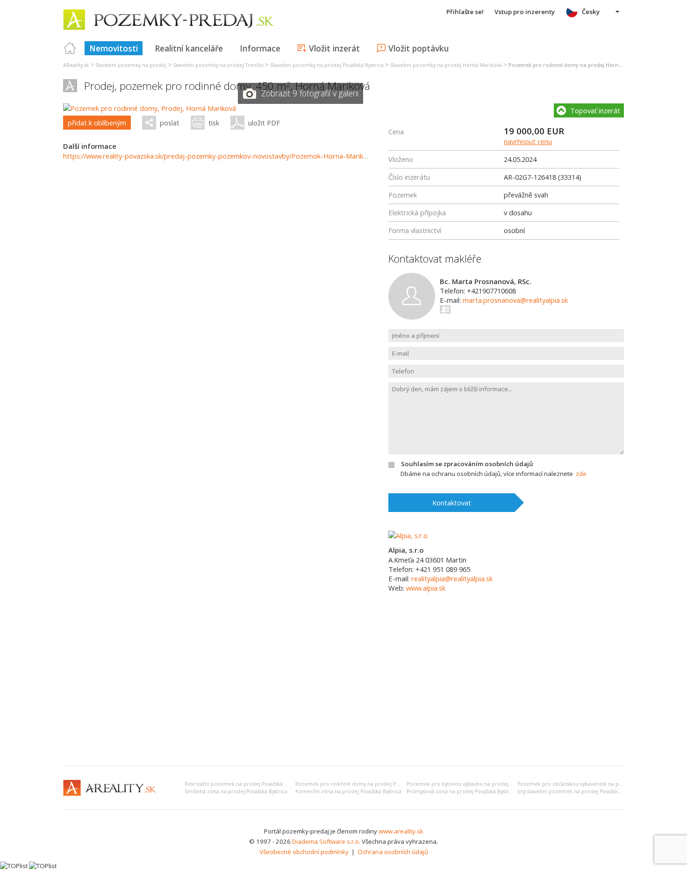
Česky (591, 11)
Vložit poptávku (418, 48)
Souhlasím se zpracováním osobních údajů (467, 464)
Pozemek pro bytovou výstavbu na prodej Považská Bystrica (479, 784)
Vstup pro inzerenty (524, 11)
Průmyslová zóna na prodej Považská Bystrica (461, 791)
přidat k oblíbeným (97, 122)
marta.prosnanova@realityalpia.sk (515, 300)
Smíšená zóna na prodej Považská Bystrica (236, 791)
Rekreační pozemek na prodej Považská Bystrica (244, 784)
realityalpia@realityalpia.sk (452, 578)
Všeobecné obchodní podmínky (304, 852)
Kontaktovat (451, 502)
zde (581, 473)
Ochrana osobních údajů (393, 852)
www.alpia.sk (425, 587)
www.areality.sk (401, 831)
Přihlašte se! (465, 11)
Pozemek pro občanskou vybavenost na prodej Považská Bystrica (596, 784)
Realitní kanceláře (189, 48)
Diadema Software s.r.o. (326, 841)
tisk (213, 122)
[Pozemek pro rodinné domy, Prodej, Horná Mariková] (149, 108)
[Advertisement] (343, 688)
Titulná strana (70, 48)
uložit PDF (264, 122)
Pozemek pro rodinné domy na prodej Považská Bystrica (364, 784)
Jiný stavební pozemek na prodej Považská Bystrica (579, 791)
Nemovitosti (113, 48)
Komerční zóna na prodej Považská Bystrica (348, 791)
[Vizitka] (445, 309)
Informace (260, 48)
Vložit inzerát (334, 48)
